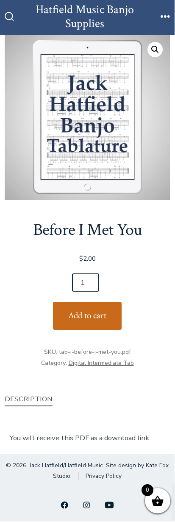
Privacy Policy (104, 476)
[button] (155, 49)
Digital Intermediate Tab (101, 363)
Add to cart (87, 315)
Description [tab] (29, 399)
